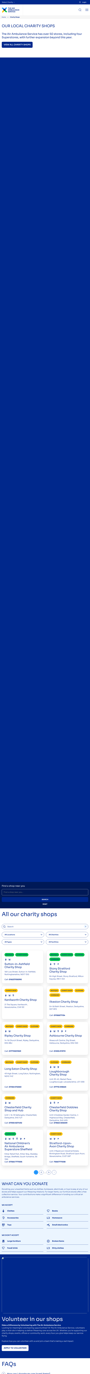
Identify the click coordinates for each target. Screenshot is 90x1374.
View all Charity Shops (17, 44)
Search (45, 899)
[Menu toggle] (86, 10)
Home (4, 17)
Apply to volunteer (15, 1348)
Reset (45, 904)
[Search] (80, 10)
